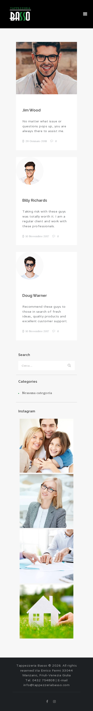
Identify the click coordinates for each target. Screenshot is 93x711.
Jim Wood (31, 110)
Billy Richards (34, 200)
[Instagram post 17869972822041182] (46, 556)
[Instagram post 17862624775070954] (46, 446)
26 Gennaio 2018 (36, 141)
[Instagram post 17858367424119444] (46, 501)
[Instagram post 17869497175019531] (46, 611)
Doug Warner (34, 295)
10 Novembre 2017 (37, 236)
